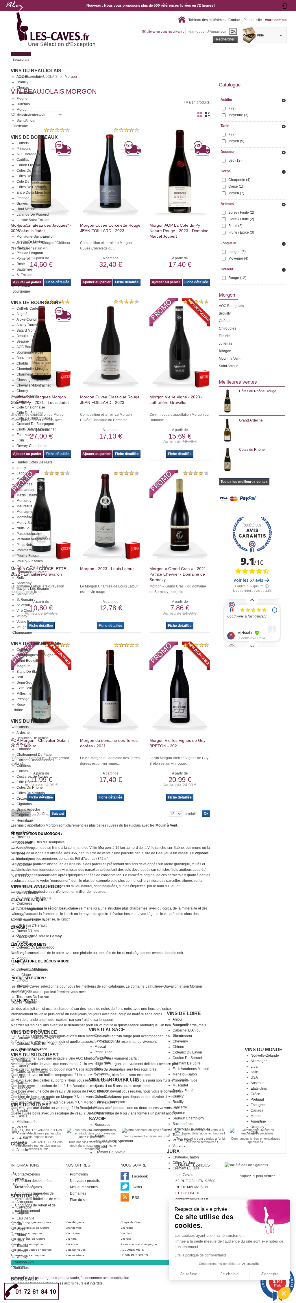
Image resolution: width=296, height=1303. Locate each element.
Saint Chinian (27, 892)
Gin (19, 1224)
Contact (234, 20)
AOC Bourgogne (29, 347)
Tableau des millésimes (206, 20)
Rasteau (23, 837)
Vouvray (179, 1146)
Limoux (22, 980)
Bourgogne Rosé (29, 352)
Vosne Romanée (29, 622)
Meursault (24, 506)
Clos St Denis (27, 396)
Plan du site (252, 20)
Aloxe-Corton (26, 319)
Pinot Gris (102, 1058)
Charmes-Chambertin (33, 374)
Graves (22, 204)
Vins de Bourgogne (36, 302)
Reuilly (178, 1102)
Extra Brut (24, 688)
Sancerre (180, 1107)
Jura (173, 1151)
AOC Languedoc (29, 909)
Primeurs (23, 149)
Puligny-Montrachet (31, 567)
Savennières (183, 1124)
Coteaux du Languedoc (35, 947)
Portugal (257, 1099)
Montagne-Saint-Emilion (35, 236)
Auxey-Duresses (29, 325)
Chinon (178, 1047)
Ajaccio (22, 1150)
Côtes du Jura (184, 1163)
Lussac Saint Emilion (32, 220)
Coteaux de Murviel (32, 969)
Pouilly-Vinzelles (29, 561)
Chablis (22, 363)
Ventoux (22, 870)
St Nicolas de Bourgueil (191, 1129)
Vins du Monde (263, 1049)
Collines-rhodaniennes (35, 760)
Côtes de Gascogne (32, 1072)
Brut (19, 677)
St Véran (23, 605)
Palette (21, 1127)
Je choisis (229, 1273)
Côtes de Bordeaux (31, 171)
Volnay (21, 616)
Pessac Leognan (29, 253)
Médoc (21, 231)
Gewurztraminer (107, 1041)
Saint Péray (25, 848)
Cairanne (23, 749)
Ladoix (21, 473)
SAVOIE (97, 1118)
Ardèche (23, 733)
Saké (20, 1240)
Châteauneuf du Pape (34, 755)
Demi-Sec (24, 683)
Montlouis (180, 1080)
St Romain (24, 600)
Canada (257, 1110)
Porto (20, 1229)
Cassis (21, 1116)
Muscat (22, 942)
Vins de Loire (184, 1013)
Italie (254, 1072)
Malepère (24, 986)
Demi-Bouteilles (29, 661)
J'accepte (270, 1273)
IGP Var (22, 1138)
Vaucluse (23, 864)
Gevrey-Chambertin (31, 446)
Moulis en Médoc (30, 242)
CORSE (19, 1143)
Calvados (24, 1207)
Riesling (101, 1069)
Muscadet (180, 1085)
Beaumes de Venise (32, 738)
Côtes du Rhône (29, 788)
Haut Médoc (26, 209)
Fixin (20, 440)
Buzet (20, 1077)
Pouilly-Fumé (183, 1091)
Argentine (258, 1121)
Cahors (22, 1066)
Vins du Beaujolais (36, 70)
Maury (99, 1108)
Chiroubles (25, 93)
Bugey (100, 1136)
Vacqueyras (25, 859)
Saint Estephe (27, 280)
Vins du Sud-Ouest (35, 1054)
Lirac (20, 826)
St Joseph (24, 842)
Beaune (22, 341)
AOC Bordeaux (28, 154)
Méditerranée (27, 1122)
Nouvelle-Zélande (265, 1056)
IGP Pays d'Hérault (31, 925)
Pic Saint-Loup (28, 964)
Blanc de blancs (29, 672)
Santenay (24, 583)
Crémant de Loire (187, 1063)
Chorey (22, 391)
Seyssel (101, 1147)
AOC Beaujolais (29, 77)
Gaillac (21, 1083)
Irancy (21, 468)
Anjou (177, 1019)
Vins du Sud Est (31, 1104)
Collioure (102, 1091)
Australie (257, 1083)
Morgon (22, 110)
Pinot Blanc (103, 1052)
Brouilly (22, 82)
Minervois (24, 991)
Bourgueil (180, 1025)
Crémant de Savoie (110, 1152)
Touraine (179, 1135)
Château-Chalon (186, 1157)
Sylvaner (101, 1074)
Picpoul (22, 958)
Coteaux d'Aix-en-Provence (38, 1038)
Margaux (23, 225)
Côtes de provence (31, 1049)
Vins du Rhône (29, 721)
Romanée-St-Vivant (31, 572)
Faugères (24, 953)
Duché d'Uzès (27, 931)
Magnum (23, 666)
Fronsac (22, 198)
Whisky (22, 1257)
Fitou (20, 914)
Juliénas (23, 104)
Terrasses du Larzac (32, 997)
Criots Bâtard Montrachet (36, 429)
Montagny (24, 512)
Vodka (21, 1251)
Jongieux (102, 1130)
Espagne (258, 1105)
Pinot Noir (24, 545)
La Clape (23, 975)
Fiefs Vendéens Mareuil (191, 1069)
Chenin (178, 1036)
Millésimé (24, 694)
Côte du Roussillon (110, 1102)
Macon (21, 479)
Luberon (23, 831)
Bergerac (23, 1061)
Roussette (102, 1125)
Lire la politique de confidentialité (201, 1255)
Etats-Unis (259, 1088)
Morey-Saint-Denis (31, 523)
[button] (284, 1293)
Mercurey (23, 501)
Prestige (22, 699)
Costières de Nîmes (32, 777)
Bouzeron (24, 358)
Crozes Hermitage (30, 798)
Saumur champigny (188, 1118)
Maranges (24, 484)
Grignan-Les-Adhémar (34, 815)
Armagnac (24, 1202)
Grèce (255, 1094)
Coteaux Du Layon (187, 1052)
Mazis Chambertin (30, 495)
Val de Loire (182, 1140)
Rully (20, 578)
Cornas (22, 771)
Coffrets (22, 143)
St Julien (23, 286)
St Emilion (24, 275)
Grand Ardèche (28, 809)
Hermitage (24, 820)
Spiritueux (25, 1195)
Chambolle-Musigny (32, 369)
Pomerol (23, 258)
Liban (255, 1066)
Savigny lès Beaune (32, 589)
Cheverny (180, 1041)
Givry (20, 451)
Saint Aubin (25, 594)
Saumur (179, 1113)
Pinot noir (102, 1063)
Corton (21, 402)
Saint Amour (26, 121)
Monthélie (24, 517)
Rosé (20, 264)
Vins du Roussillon (114, 1079)
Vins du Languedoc (36, 886)
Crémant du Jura (186, 1168)
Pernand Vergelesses (33, 539)
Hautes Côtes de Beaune (36, 457)
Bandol (22, 1111)
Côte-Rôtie (25, 782)
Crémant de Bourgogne (35, 424)
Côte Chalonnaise (30, 407)
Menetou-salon (185, 1074)
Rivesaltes (103, 1113)
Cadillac (22, 160)
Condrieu (23, 766)
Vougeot (22, 627)
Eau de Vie (25, 1218)
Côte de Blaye (27, 182)
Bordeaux (24, 1278)
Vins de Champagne (36, 643)
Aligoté (21, 314)
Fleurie (21, 99)
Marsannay (25, 490)
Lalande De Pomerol (32, 214)
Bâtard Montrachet (30, 330)
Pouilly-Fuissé (27, 556)
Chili (254, 1132)
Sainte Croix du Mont (33, 1099)
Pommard (24, 550)
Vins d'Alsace (107, 1029)
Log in (284, 6)
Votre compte (276, 20)
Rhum (21, 1235)
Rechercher (225, 39)
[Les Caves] (65, 27)
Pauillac (22, 247)
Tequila (22, 1246)
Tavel (20, 853)
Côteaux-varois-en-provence (39, 1044)
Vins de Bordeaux (34, 137)
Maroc (255, 1116)
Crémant (101, 1036)
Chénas (22, 88)
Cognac (22, 1213)
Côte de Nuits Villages (34, 418)
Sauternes (24, 269)
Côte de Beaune (29, 413)
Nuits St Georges (29, 528)
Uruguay (257, 1127)
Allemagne (259, 1061)
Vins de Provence (34, 1032)
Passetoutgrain (28, 534)
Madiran (22, 1094)
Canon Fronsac (28, 165)
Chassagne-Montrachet (34, 380)
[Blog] (14, 12)
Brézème (23, 744)
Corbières (24, 903)
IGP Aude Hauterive (31, 920)
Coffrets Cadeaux (30, 308)
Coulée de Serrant (187, 1058)
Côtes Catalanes (108, 1097)
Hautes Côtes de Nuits (34, 462)
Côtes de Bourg (29, 176)
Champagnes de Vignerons (38, 655)
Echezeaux (25, 435)
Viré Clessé (25, 611)
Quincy (178, 1096)
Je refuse (188, 1273)
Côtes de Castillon (31, 187)
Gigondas (24, 804)
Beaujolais (24, 336)
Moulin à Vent (27, 115)
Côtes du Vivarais (30, 793)
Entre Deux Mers (29, 193)
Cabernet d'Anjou (187, 1030)
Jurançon (23, 1088)
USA (254, 1077)
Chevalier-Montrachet (33, 385)
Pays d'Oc (24, 936)
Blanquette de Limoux (33, 898)
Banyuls (101, 1086)
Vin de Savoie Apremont (114, 1141)
